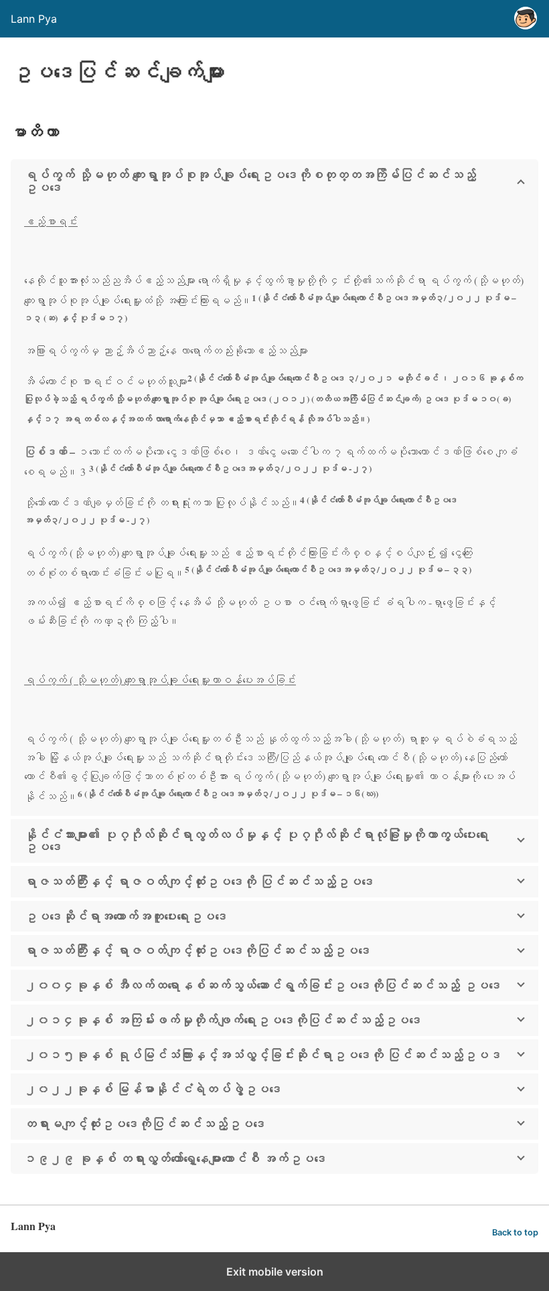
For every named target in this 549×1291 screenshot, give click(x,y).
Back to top (515, 1232)
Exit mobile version (274, 1271)
